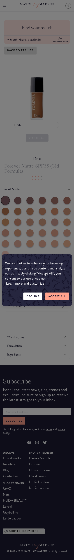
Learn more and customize (25, 283)
